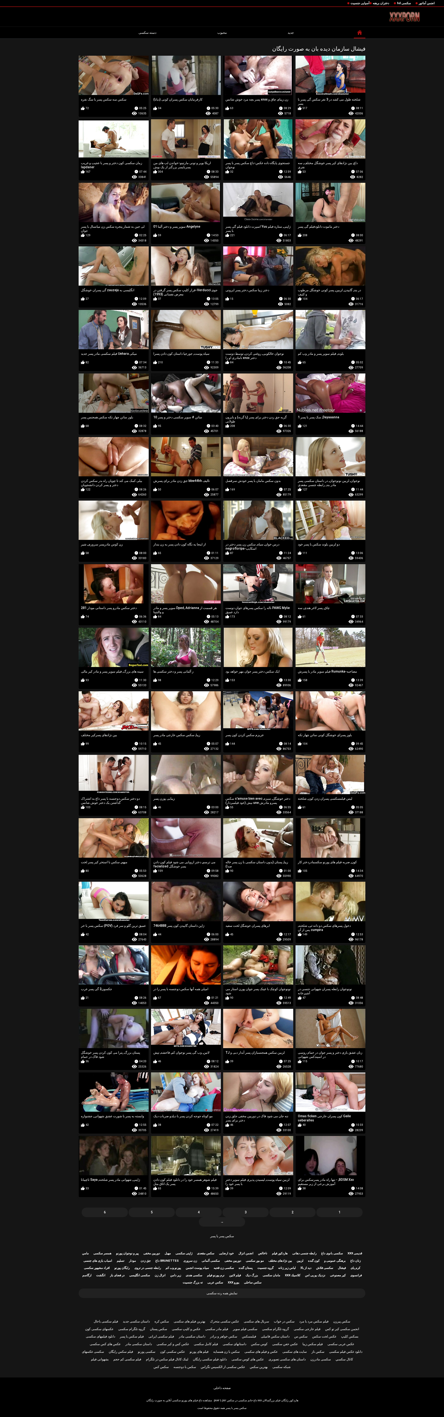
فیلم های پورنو (199, 1351)
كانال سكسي (344, 1359)
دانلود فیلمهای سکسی (100, 1336)
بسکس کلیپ (349, 1336)
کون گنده (314, 1260)
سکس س (301, 1336)
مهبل (168, 1253)
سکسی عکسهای (93, 1351)
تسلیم (120, 1260)
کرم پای (355, 1268)
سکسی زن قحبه (224, 1268)
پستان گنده (246, 1268)
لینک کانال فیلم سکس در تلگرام (167, 1359)
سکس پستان (158, 1329)
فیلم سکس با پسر (132, 1336)
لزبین (300, 1260)
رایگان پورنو (122, 1268)
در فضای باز (117, 1275)
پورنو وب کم (173, 1268)
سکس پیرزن (341, 1321)
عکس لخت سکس (324, 1336)
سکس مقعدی (205, 1253)
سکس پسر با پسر (222, 1236)
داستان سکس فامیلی (275, 1336)
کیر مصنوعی (338, 1275)
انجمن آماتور (427, 3)
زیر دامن (175, 1275)
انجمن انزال (245, 1253)
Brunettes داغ (167, 1260)
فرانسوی (356, 1275)
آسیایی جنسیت (360, 3)
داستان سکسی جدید (136, 1321)
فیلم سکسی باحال (106, 1321)
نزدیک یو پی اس (315, 1275)
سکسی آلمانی (211, 1260)
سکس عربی (215, 1282)
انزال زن (160, 1275)
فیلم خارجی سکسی (307, 1329)
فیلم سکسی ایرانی (161, 1336)
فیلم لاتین (235, 1275)
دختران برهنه (381, 3)
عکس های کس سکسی (105, 1344)
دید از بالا (305, 1268)
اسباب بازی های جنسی (97, 1260)
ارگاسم (87, 1275)
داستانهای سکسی (234, 1344)
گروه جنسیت (265, 1268)
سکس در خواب (284, 1321)
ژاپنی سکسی (184, 1253)
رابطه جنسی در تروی (147, 1268)
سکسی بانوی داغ (332, 1253)
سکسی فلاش (324, 1268)
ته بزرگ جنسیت (193, 1282)
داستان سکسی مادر (192, 1336)
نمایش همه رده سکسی (222, 1293)
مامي (85, 1253)
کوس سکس (259, 1344)
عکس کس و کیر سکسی (173, 1344)
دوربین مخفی (151, 1253)
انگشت (100, 1275)
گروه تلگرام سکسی (275, 1329)
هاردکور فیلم (280, 1253)
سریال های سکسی (256, 1321)
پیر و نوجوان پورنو (127, 1253)
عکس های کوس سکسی (247, 1359)
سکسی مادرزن (320, 1359)
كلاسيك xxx (292, 1275)
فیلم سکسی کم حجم (127, 1359)
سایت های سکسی (294, 1351)
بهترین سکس (259, 1367)
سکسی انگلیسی (139, 1275)
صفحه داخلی (222, 1388)
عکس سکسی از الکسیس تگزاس (223, 1367)
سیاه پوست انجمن (197, 1268)
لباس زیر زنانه (287, 1268)
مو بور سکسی (255, 1260)
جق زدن (146, 1260)
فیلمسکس (249, 1336)
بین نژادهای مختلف (280, 1260)
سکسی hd (404, 3)
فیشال (342, 1268)
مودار (132, 1260)
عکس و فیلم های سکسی (261, 1351)
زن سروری (190, 1260)
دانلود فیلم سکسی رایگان (210, 1359)
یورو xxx (233, 1282)
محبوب (222, 32)
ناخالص (262, 1253)
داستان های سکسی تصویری (287, 1359)
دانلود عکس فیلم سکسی (345, 1351)
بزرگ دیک (252, 1275)
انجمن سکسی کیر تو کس (342, 1329)
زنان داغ (355, 1260)
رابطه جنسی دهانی (304, 1253)
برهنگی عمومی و (335, 1260)
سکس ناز (317, 1351)
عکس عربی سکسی (340, 1344)
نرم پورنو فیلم (216, 1275)
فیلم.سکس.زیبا (312, 1344)
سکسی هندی (194, 1275)
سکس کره (161, 1321)
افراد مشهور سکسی (97, 1268)
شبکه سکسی (281, 1367)
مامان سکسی (271, 1275)
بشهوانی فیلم (100, 1359)
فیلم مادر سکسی (216, 1329)
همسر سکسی (102, 1253)
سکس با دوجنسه (184, 1367)
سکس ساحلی (253, 1282)
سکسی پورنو (146, 1351)
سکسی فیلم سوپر (245, 1329)
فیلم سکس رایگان (121, 1351)
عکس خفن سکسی (285, 1344)
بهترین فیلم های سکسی (189, 1321)
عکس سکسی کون (172, 1351)
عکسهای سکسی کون (99, 1329)
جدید (291, 32)
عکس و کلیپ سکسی (186, 1329)
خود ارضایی (226, 1253)
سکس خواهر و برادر (223, 1336)
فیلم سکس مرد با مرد (314, 1321)
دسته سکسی (147, 32)
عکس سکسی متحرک (224, 1321)
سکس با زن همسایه (226, 1351)
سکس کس (161, 1367)
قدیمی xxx (355, 1253)
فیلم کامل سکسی (206, 1344)
